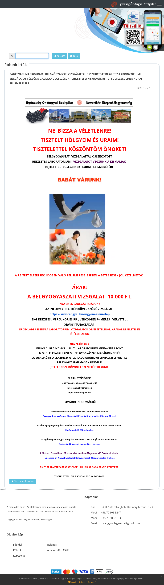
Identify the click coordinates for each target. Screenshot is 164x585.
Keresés (60, 55)
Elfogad (72, 582)
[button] (140, 4)
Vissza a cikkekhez (24, 481)
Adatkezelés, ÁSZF (58, 550)
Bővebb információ (87, 582)
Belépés (52, 544)
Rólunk (17, 550)
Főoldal (17, 544)
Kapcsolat (19, 555)
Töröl (75, 55)
